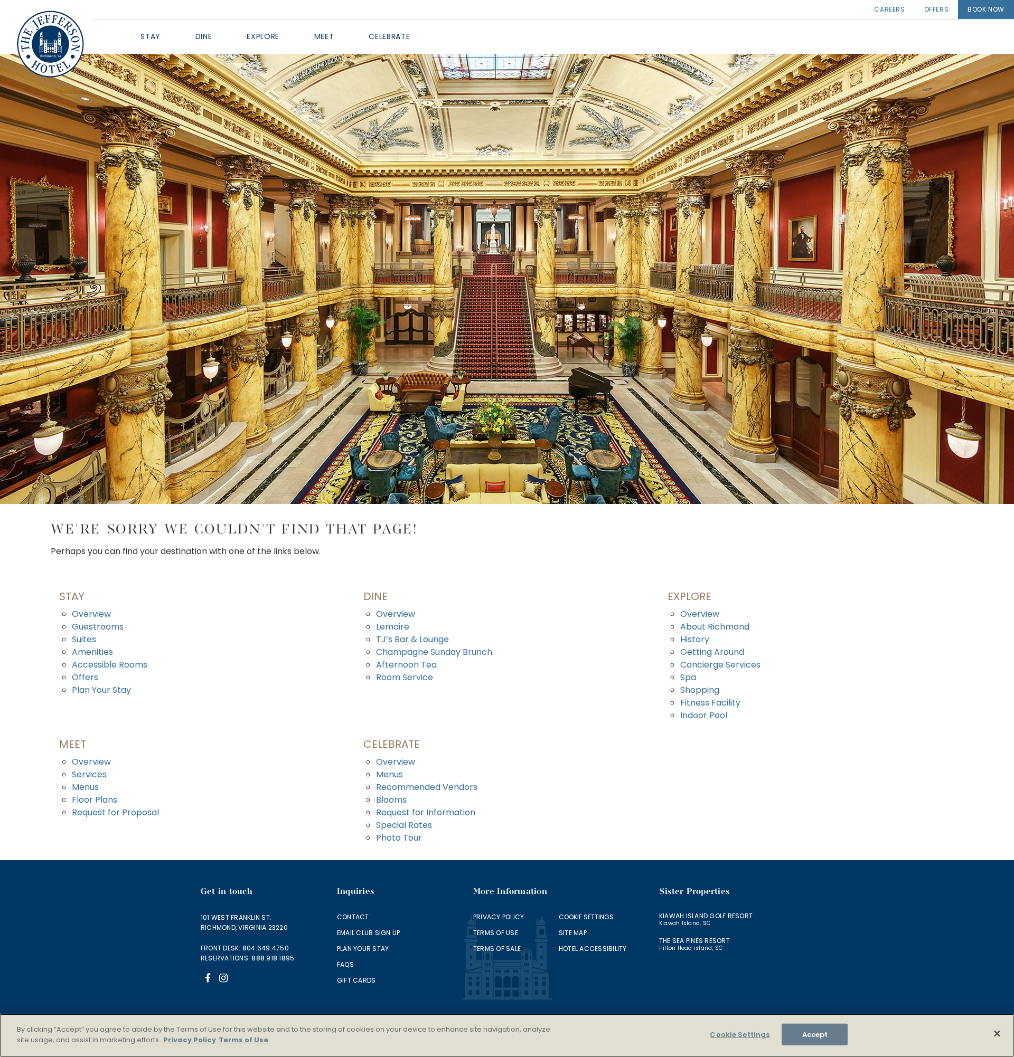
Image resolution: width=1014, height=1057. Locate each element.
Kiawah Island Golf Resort (706, 915)
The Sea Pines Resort (694, 940)
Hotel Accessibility (593, 948)
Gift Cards (356, 980)
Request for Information (425, 812)
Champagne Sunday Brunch (434, 652)
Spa (688, 677)
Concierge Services (720, 665)
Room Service (404, 677)
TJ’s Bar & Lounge (412, 639)
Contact (353, 916)
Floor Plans (94, 800)
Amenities (92, 652)
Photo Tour (399, 838)
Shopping (699, 690)
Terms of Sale (497, 948)
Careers (889, 9)
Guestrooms (98, 627)
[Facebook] (208, 979)
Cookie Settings (586, 916)
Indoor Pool (703, 715)
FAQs (345, 964)
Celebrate (391, 744)
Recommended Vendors (426, 787)
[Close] (997, 1033)
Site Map (573, 932)
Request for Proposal (115, 812)
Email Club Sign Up (368, 932)
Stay (71, 596)
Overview (91, 614)
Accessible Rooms (109, 665)
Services (89, 774)
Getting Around (712, 652)
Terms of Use (495, 932)
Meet (72, 744)
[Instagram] (224, 979)
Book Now (986, 9)
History (694, 639)
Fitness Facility (710, 703)
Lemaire (392, 627)
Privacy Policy (498, 916)
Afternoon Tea (406, 665)
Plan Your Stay (101, 690)
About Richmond (714, 627)
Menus (85, 787)
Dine (375, 596)
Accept (815, 1035)
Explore (689, 596)
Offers (936, 9)
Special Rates (404, 825)
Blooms (391, 800)
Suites (84, 639)
